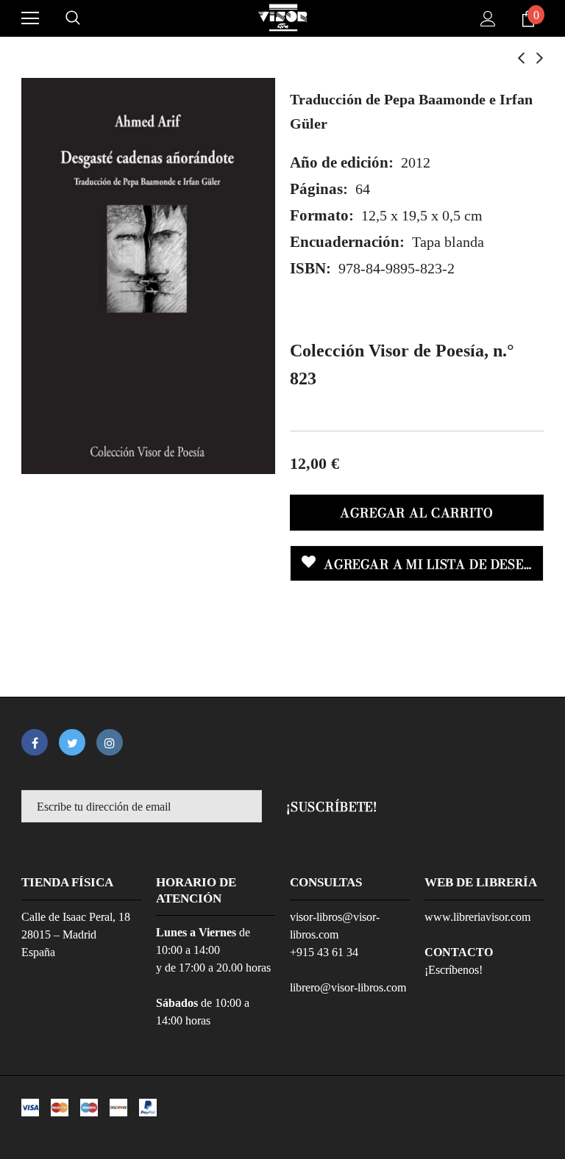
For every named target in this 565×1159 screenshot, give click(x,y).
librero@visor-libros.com (348, 987)
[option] (148, 276)
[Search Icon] (72, 18)
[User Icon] (488, 18)
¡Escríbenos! (453, 970)
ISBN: (310, 268)
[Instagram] (109, 742)
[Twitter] (72, 742)
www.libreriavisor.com (477, 917)
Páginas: (319, 189)
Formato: (322, 215)
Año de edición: (342, 162)
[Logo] (282, 17)
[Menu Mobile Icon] (30, 18)
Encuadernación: (347, 242)
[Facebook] (34, 742)
